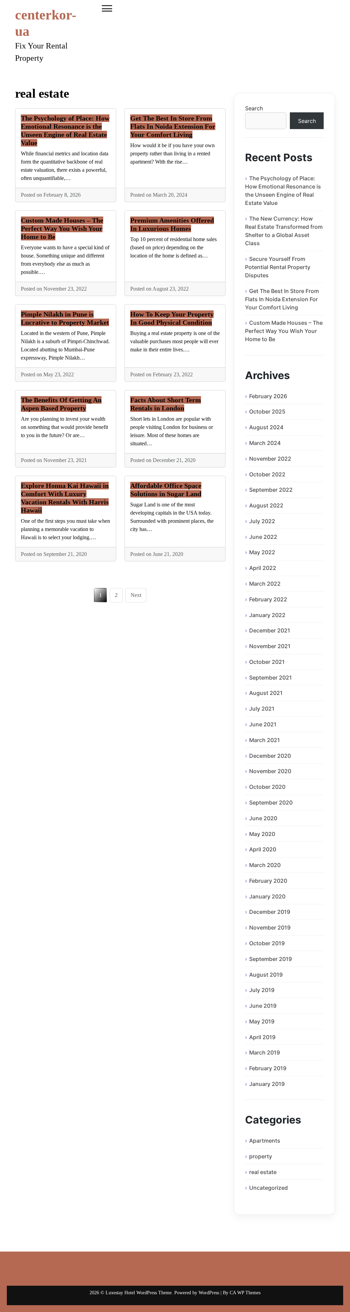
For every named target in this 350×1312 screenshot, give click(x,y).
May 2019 (261, 1021)
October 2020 (267, 786)
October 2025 (267, 411)
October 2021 (267, 661)
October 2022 (267, 474)
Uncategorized (268, 1187)
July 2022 (262, 521)
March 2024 (265, 442)
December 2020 (270, 755)
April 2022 (262, 567)
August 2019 (266, 974)
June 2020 (263, 818)
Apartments (264, 1140)
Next (136, 595)
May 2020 (262, 834)
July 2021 (261, 708)
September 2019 (270, 958)
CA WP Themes (245, 1292)
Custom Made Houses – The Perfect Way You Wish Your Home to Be (62, 228)
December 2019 (269, 911)
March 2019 (264, 1052)
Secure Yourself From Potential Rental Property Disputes (277, 267)
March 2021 (264, 740)
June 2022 (263, 536)
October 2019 (267, 943)
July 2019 (261, 990)
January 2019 (267, 1083)
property (260, 1156)
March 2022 (265, 583)
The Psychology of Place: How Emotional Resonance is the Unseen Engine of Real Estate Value (283, 190)
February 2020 (268, 880)
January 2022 (267, 615)
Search (254, 108)
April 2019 (262, 1037)
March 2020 (265, 865)
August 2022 (266, 505)
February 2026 (268, 396)
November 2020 (270, 771)
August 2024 (266, 427)
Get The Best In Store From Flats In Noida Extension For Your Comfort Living (172, 126)
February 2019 (267, 1068)
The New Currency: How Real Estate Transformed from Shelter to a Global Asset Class (284, 231)
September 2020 (271, 802)
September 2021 (270, 677)
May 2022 (262, 552)
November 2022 (270, 458)
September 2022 (271, 489)
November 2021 (270, 646)
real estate (263, 1172)
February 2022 (268, 599)
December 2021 (269, 630)
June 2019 (263, 1005)
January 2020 (267, 896)
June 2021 (263, 724)
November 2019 (270, 927)
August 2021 (266, 692)
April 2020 (262, 849)
